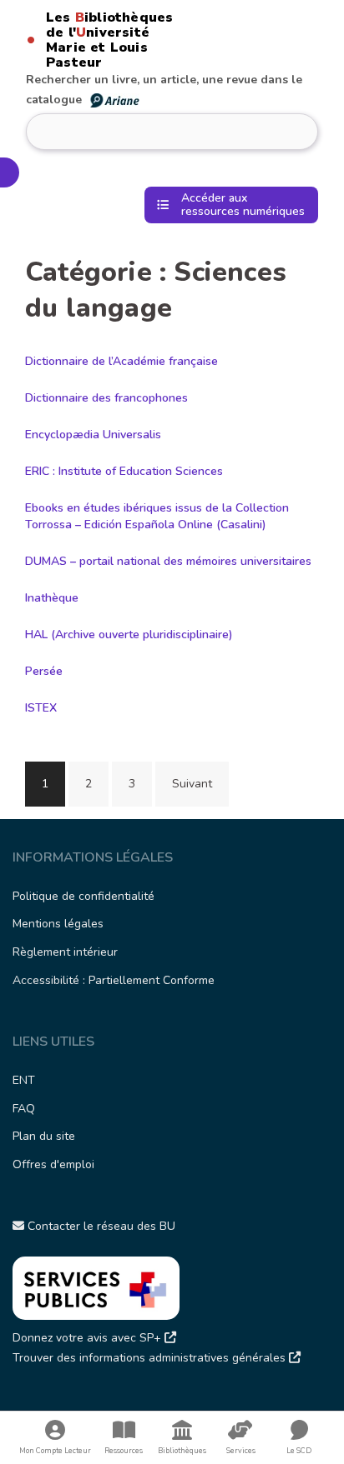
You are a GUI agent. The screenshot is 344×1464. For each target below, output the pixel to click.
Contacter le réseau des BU (99, 1226)
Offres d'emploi (53, 1164)
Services (240, 1451)
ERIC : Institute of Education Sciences (124, 471)
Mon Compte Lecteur (55, 1451)
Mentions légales (58, 924)
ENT (24, 1080)
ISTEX (41, 708)
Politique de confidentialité (83, 896)
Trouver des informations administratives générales (151, 1358)
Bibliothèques (182, 1451)
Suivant (192, 784)
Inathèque (51, 598)
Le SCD (298, 1451)
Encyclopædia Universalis (93, 434)
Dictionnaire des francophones (106, 398)
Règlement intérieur (65, 952)
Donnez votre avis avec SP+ (88, 1338)
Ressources (123, 1451)
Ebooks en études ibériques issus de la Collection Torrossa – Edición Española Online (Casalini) (157, 516)
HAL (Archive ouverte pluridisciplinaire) (129, 634)
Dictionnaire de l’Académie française (121, 361)
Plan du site (44, 1136)
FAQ (24, 1109)
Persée (44, 671)
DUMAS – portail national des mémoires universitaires (168, 561)
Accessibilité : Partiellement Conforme (114, 980)
